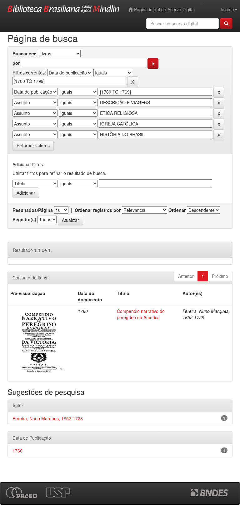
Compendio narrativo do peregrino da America (141, 314)
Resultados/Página (32, 210)
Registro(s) (24, 219)
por (16, 63)
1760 (17, 450)
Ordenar (177, 210)
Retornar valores (33, 145)
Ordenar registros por (98, 210)
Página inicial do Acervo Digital (164, 9)
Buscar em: (24, 53)
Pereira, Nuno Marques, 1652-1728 (47, 418)
